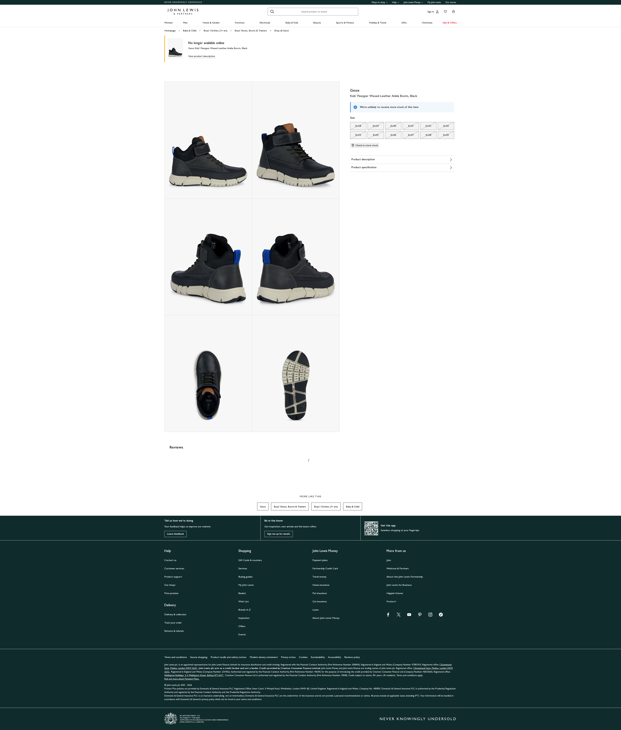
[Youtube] (409, 615)
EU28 (355, 126)
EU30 (390, 126)
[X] (399, 615)
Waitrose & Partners (398, 568)
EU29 (373, 126)
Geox (263, 506)
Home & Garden (211, 22)
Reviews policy (352, 657)
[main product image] (178, 49)
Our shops (169, 584)
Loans (315, 609)
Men (185, 22)
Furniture (240, 22)
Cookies (303, 657)
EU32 (425, 126)
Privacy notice (288, 657)
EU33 (443, 126)
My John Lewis (434, 2)
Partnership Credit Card (325, 568)
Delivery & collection (175, 614)
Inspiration (244, 617)
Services (242, 568)
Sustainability (318, 657)
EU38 (425, 135)
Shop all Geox (281, 30)
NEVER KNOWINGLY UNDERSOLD (183, 2)
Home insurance (320, 584)
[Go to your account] (437, 12)
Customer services (174, 568)
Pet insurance (319, 593)
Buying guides (245, 576)
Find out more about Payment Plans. (181, 679)
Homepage (170, 30)
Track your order (173, 622)
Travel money (319, 576)
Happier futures (395, 593)
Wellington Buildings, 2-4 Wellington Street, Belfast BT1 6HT (194, 675)
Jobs (389, 560)
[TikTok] (441, 615)
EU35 (373, 135)
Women (168, 22)
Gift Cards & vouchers (250, 560)
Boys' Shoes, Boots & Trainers (251, 30)
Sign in (430, 11)
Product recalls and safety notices (228, 657)
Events (242, 634)
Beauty (317, 22)
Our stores (450, 2)
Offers (241, 626)
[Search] (272, 12)
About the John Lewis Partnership (405, 576)
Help (394, 2)
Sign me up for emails (278, 534)
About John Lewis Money (325, 617)
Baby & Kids (291, 22)
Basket (242, 593)
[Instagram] (430, 615)
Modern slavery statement (264, 657)
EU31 (408, 126)
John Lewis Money (412, 2)
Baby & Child (189, 30)
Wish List (243, 601)
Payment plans (320, 560)
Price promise (171, 593)
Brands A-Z (244, 609)
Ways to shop (378, 2)
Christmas (427, 22)
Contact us (170, 560)
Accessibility (334, 657)
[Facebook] (388, 615)
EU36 (390, 135)
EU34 (355, 135)
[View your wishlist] (444, 12)
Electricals (265, 22)
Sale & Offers (450, 22)
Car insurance (319, 601)
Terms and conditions (175, 657)
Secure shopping (198, 657)
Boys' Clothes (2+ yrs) (215, 30)
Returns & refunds (174, 630)
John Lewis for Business (399, 584)
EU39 (443, 135)
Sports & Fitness (345, 22)
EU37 (408, 135)
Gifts (404, 22)
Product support (173, 576)
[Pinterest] (420, 615)
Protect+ (391, 601)
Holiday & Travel (377, 22)
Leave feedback (175, 534)
